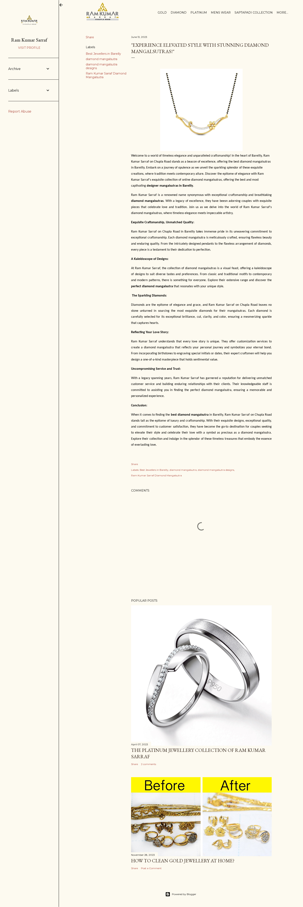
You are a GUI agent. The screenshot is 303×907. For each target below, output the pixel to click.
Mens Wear (221, 12)
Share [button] (90, 37)
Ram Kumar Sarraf (29, 40)
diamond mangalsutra (101, 59)
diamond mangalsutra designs (216, 469)
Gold (162, 12)
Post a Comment (151, 868)
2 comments (148, 764)
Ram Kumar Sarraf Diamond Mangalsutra (156, 475)
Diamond (179, 12)
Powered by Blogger (184, 894)
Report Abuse (19, 111)
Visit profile (29, 48)
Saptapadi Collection (254, 12)
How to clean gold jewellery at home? (184, 860)
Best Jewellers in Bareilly (103, 54)
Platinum (198, 12)
